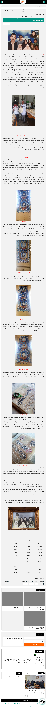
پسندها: (24, 581)
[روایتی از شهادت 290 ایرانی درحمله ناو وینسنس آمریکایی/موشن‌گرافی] (34, 618)
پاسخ (42, 665)
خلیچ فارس (31, 583)
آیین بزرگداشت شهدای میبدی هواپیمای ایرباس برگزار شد (35, 608)
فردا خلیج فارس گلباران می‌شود (16, 608)
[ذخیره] (5, 11)
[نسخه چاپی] (3, 11)
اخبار (43, 10)
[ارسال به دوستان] (7, 11)
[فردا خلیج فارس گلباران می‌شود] (12, 599)
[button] (27, 696)
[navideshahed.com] (42, 701)
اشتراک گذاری (5, 581)
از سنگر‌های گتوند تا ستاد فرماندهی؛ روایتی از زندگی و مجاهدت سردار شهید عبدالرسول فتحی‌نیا (12, 677)
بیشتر (27, 673)
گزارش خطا (29, 581)
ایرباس (36, 583)
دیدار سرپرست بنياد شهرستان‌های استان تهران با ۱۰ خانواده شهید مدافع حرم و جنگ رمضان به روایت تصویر (35, 692)
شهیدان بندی (25, 583)
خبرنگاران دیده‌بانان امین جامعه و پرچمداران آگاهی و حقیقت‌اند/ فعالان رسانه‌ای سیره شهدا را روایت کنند (23, 6)
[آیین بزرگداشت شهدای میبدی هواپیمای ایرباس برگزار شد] (34, 599)
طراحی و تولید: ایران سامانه (33, 706)
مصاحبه (41, 10)
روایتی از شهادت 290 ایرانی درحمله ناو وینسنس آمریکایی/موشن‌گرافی (35, 627)
